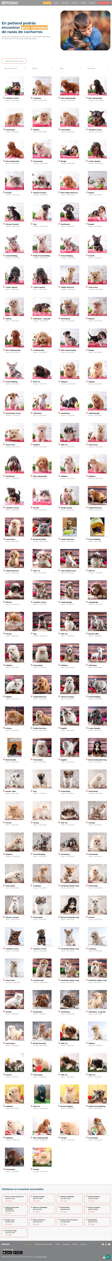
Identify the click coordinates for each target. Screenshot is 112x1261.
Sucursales (65, 3)
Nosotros (75, 3)
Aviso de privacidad (41, 1257)
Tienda (56, 3)
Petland (75, 1244)
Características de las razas (14, 61)
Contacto (92, 3)
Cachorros (47, 3)
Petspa (83, 3)
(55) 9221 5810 (104, 3)
